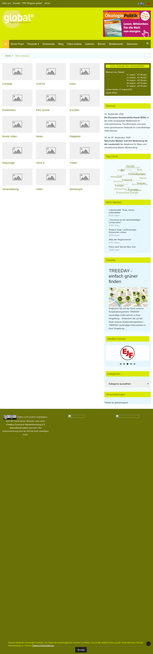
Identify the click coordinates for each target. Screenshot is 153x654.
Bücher (101, 44)
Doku (73, 83)
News (39, 136)
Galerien (89, 44)
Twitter (143, 3)
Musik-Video (9, 136)
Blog (60, 44)
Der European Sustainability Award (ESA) (125, 117)
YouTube (148, 3)
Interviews (132, 44)
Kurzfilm (74, 110)
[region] (127, 353)
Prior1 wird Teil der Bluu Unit (122, 247)
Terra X (40, 162)
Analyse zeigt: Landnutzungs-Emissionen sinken (123, 230)
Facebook (138, 3)
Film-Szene (43, 110)
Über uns (6, 3)
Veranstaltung (10, 189)
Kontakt (16, 3)
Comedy (7, 83)
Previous (109, 352)
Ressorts (32, 44)
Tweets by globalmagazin (116, 402)
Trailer (73, 162)
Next (145, 352)
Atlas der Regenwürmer (120, 239)
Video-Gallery (74, 44)
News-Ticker (17, 44)
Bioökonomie (116, 44)
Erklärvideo (9, 110)
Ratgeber (75, 136)
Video (39, 189)
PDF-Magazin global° (32, 3)
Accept (81, 649)
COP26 (40, 83)
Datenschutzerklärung (43, 645)
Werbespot (76, 189)
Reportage (8, 162)
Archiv (47, 3)
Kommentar (49, 44)
